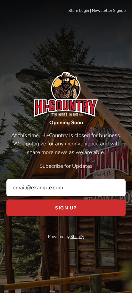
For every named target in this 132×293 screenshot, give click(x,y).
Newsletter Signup (109, 10)
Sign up (66, 208)
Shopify (77, 236)
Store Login (79, 10)
